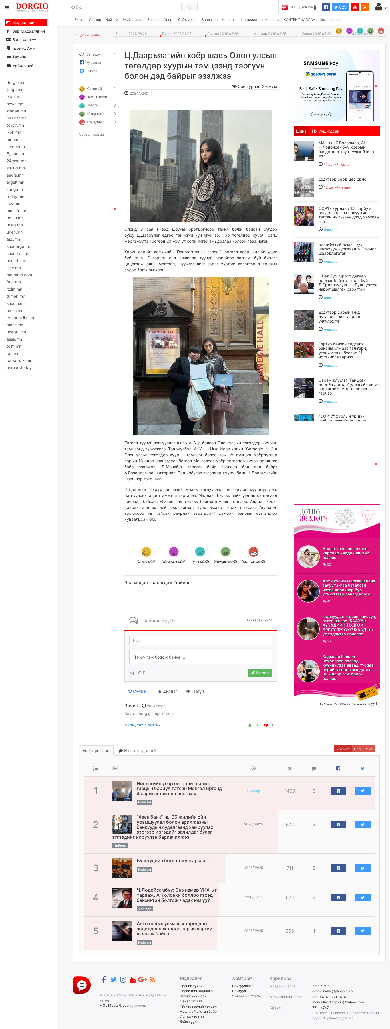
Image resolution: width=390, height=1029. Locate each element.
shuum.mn (16, 303)
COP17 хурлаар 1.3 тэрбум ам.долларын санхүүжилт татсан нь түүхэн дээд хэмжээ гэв (349, 215)
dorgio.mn (16, 82)
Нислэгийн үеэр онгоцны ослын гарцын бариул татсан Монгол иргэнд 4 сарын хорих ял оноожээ (179, 788)
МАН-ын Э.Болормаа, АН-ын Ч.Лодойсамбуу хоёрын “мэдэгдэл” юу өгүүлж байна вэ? (346, 149)
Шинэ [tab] (301, 131)
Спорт (169, 19)
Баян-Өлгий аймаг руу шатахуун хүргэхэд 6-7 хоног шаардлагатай (347, 249)
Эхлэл (79, 19)
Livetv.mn (16, 146)
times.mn (15, 310)
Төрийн (18, 56)
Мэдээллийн (24, 22)
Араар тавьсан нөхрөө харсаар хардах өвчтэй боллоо (346, 553)
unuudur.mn (18, 260)
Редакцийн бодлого (196, 991)
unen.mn (15, 232)
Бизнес (153, 19)
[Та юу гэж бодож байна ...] (200, 657)
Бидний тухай (191, 986)
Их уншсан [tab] (98, 750)
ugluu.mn (15, 217)
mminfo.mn (17, 210)
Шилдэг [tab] (169, 691)
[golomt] (337, 85)
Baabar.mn (17, 118)
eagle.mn (15, 175)
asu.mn (13, 239)
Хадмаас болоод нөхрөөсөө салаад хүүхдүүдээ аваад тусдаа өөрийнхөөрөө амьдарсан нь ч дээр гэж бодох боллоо (348, 667)
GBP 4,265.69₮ (304, 7)
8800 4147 (321, 997)
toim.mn (14, 346)
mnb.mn (14, 139)
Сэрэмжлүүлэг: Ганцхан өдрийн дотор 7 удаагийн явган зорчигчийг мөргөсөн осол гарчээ (349, 387)
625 (342, 7)
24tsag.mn (17, 160)
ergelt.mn (15, 182)
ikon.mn (14, 132)
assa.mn (14, 339)
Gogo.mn (15, 89)
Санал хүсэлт (191, 1001)
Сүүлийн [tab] (140, 691)
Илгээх (262, 672)
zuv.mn (13, 203)
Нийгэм (111, 19)
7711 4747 (320, 986)
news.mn (15, 103)
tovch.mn (15, 125)
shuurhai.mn (18, 253)
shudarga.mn (19, 246)
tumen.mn (16, 296)
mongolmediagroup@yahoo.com (338, 1002)
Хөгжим (269, 86)
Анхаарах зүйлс (259, 620)
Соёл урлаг (187, 19)
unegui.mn (16, 331)
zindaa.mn (16, 110)
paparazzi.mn (19, 360)
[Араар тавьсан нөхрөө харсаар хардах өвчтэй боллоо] (308, 556)
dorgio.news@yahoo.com (332, 991)
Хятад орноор (331, 19)
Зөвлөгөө (210, 19)
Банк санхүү (23, 39)
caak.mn (15, 96)
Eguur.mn (15, 153)
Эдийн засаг (132, 19)
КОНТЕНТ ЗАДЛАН (299, 19)
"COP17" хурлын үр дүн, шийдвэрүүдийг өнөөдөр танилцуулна (342, 420)
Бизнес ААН (23, 48)
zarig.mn (15, 189)
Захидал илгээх (311, 687)
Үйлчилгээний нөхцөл (198, 1006)
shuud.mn (16, 167)
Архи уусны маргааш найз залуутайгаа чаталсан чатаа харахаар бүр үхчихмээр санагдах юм (349, 587)
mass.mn (15, 324)
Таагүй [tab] (197, 691)
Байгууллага (243, 986)
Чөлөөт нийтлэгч (246, 996)
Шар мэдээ (247, 19)
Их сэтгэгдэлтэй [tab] (139, 750)
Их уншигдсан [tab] (325, 131)
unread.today (19, 367)
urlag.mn (15, 224)
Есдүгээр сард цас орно (342, 179)
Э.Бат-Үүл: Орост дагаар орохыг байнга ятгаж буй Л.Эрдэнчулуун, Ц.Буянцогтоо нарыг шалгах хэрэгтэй (348, 282)
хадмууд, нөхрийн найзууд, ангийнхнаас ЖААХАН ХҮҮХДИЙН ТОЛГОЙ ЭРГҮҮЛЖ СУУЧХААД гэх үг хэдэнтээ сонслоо (349, 625)
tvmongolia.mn (20, 317)
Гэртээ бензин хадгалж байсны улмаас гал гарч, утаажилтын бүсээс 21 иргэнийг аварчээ (343, 350)
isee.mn (14, 267)
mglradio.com (19, 274)
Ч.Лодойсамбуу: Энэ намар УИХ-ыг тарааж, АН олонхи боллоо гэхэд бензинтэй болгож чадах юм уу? (177, 895)
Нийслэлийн (23, 65)
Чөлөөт (228, 19)
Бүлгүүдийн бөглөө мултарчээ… (173, 860)
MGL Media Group (114, 1005)
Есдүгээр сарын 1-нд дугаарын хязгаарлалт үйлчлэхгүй (341, 316)
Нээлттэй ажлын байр (198, 1011)
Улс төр (95, 19)
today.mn (15, 196)
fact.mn (14, 281)
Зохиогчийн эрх (193, 996)
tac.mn (13, 353)
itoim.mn (14, 289)
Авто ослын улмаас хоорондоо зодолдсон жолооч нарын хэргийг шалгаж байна (175, 928)
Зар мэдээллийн (28, 31)
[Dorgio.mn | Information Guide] (82, 985)
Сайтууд (239, 991)
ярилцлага (270, 19)
